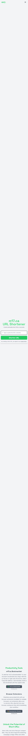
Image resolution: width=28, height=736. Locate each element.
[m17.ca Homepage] (4, 2)
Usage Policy (24, 341)
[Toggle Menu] (25, 2)
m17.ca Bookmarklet (15, 686)
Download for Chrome (15, 711)
